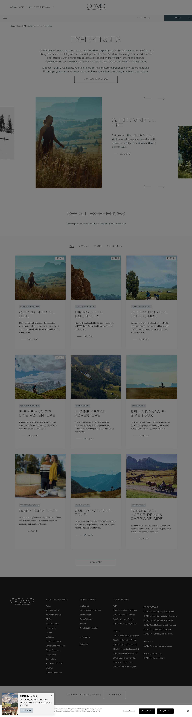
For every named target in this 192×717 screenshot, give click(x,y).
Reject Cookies (147, 711)
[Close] (188, 711)
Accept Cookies (165, 711)
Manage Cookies (129, 711)
